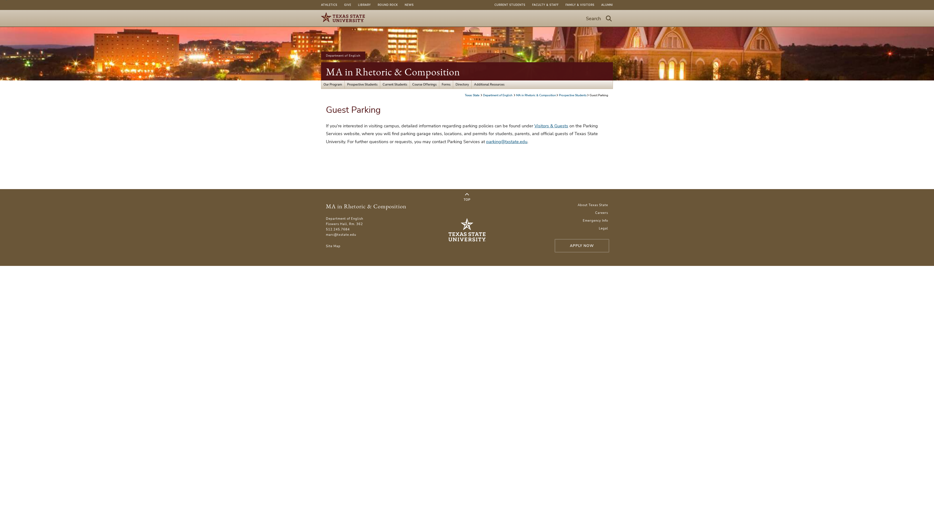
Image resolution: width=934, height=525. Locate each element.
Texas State (472, 95)
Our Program (332, 84)
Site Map (333, 246)
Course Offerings (424, 84)
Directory (462, 84)
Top (467, 200)
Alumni (607, 5)
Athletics (329, 5)
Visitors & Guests (551, 126)
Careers (601, 213)
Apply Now (582, 245)
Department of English (343, 56)
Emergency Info (595, 221)
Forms (446, 84)
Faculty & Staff (545, 5)
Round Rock (388, 5)
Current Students (509, 5)
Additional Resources (489, 84)
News (409, 5)
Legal (603, 228)
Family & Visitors (580, 5)
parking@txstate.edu (506, 142)
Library (364, 5)
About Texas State (593, 205)
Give (347, 5)
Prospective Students (362, 84)
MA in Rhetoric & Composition (393, 72)
